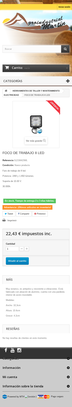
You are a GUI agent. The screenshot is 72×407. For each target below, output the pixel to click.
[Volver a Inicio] (6, 91)
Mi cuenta (10, 377)
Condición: (8, 165)
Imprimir (12, 220)
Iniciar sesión (64, 7)
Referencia (8, 160)
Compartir (24, 213)
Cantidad (10, 244)
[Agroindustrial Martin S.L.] (36, 23)
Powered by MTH (15, 396)
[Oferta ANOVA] (36, 2)
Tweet (10, 213)
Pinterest (41, 213)
